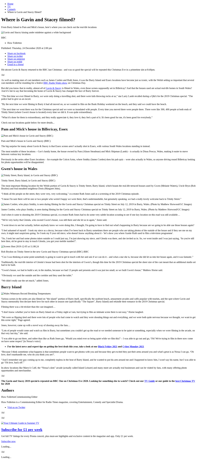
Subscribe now (8, 441)
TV (9, 6)
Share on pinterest (16, 59)
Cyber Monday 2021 (133, 346)
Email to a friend (15, 64)
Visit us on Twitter (16, 407)
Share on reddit (14, 61)
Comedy (11, 9)
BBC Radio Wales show (55, 83)
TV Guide (149, 381)
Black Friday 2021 (107, 346)
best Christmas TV (185, 381)
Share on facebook (16, 53)
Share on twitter (15, 56)
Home (10, 3)
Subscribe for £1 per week (21, 430)
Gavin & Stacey (53, 88)
